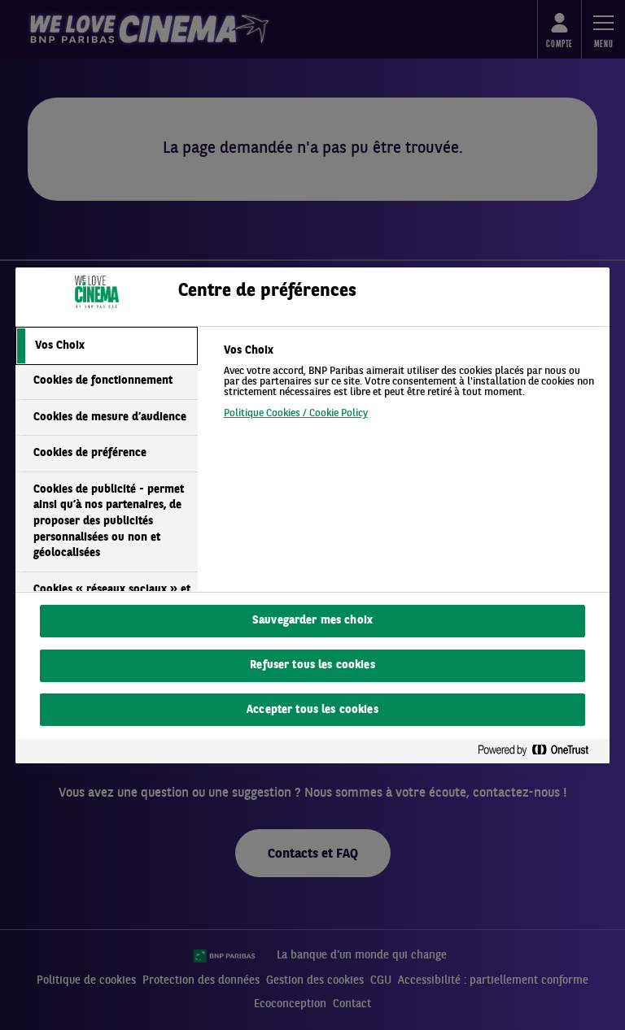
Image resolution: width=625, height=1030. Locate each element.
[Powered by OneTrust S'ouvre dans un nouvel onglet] (539, 751)
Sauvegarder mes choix (312, 621)
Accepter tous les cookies (312, 710)
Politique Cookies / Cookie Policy (296, 413)
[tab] (106, 346)
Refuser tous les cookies (312, 665)
